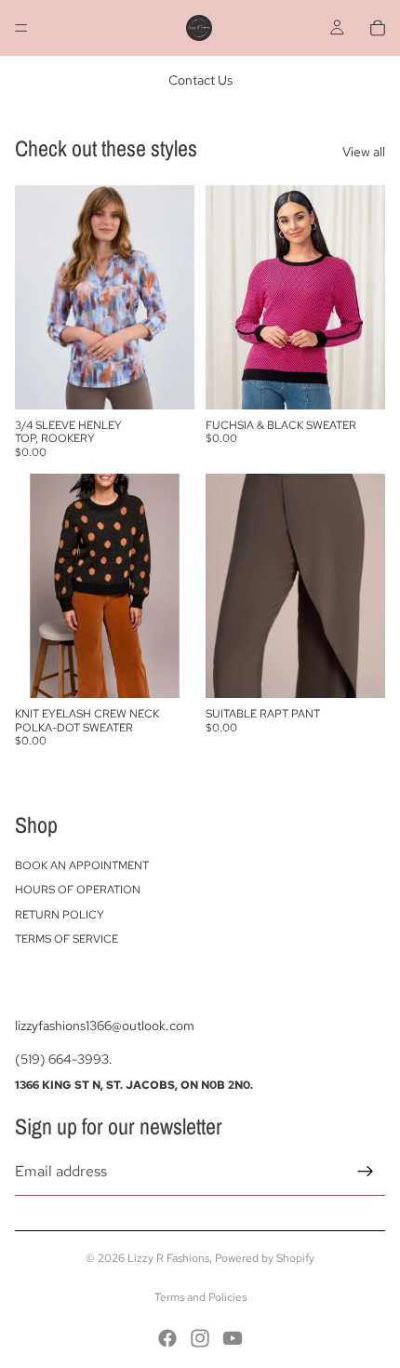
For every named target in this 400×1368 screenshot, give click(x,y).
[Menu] (21, 28)
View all (363, 151)
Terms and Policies (200, 1297)
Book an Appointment (82, 865)
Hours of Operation (77, 889)
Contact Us (200, 80)
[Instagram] (200, 1338)
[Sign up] (365, 1171)
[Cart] (377, 27)
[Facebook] (167, 1338)
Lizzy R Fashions (168, 1258)
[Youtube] (232, 1338)
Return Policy (59, 914)
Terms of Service (66, 939)
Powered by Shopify (264, 1258)
